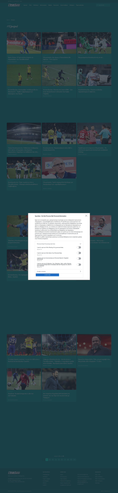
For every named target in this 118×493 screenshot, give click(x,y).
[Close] (86, 216)
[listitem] (59, 244)
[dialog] (59, 246)
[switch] (79, 247)
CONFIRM (47, 275)
